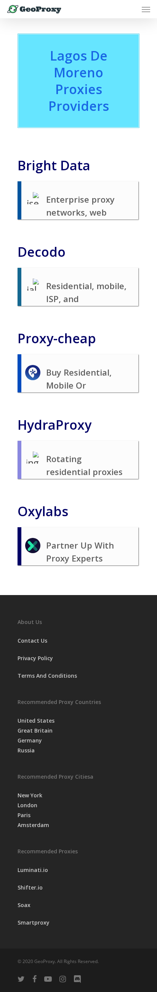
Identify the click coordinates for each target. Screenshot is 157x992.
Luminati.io (33, 870)
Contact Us (32, 640)
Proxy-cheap (57, 338)
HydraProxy (54, 425)
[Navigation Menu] (146, 9)
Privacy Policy (35, 658)
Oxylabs (43, 511)
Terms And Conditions (47, 675)
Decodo (42, 252)
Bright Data (54, 165)
